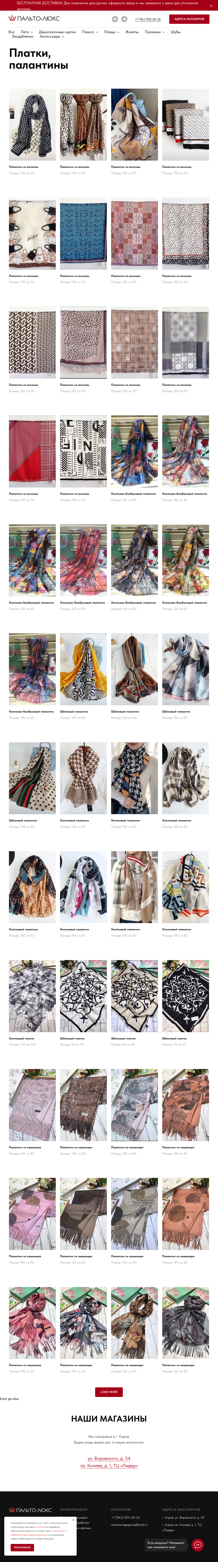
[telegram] (124, 19)
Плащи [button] (110, 32)
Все (11, 32)
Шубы (176, 32)
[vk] (115, 19)
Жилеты (132, 32)
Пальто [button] (88, 32)
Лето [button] (25, 32)
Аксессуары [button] (50, 36)
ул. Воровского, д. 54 (109, 1458)
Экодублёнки (22, 36)
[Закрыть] (211, 5)
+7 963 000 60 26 (148, 19)
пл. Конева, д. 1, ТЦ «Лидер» (109, 1465)
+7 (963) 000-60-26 (125, 1517)
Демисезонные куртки (57, 32)
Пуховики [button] (153, 32)
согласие (40, 1526)
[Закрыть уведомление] (73, 1520)
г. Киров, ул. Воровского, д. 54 (183, 1517)
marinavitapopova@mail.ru (129, 1525)
